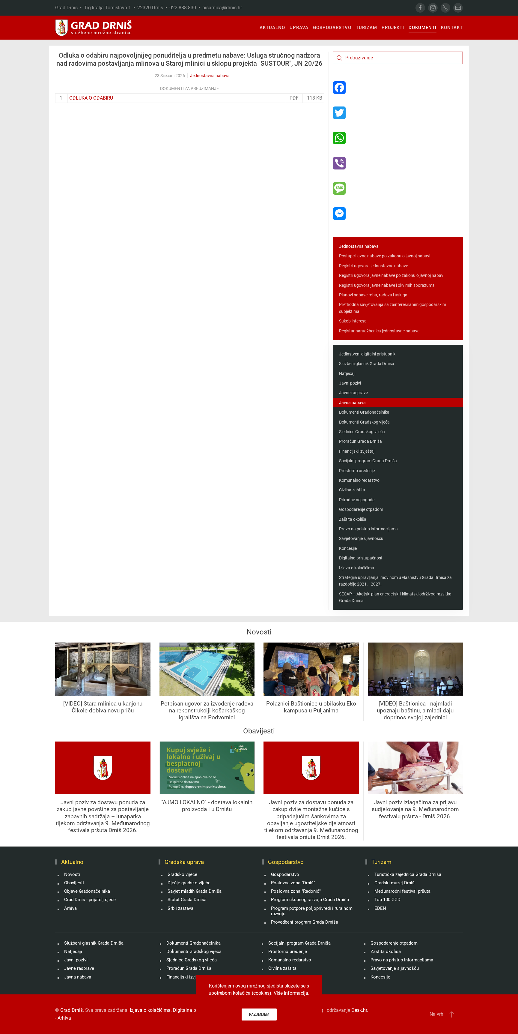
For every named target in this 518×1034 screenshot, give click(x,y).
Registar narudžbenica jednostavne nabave (379, 330)
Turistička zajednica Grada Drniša (407, 874)
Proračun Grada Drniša (360, 441)
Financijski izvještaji (357, 451)
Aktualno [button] (272, 27)
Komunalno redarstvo (359, 480)
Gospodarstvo (285, 874)
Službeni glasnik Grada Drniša (366, 363)
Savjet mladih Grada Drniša (195, 891)
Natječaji (347, 373)
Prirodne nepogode (356, 499)
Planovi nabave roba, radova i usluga (373, 294)
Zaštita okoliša (352, 519)
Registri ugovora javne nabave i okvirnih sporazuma (387, 285)
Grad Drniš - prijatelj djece (90, 899)
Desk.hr (359, 1010)
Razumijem (259, 1014)
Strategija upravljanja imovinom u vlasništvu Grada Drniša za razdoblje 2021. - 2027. (395, 580)
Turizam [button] (366, 27)
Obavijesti (74, 883)
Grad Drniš (71, 1010)
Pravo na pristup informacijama (368, 528)
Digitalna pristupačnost (361, 558)
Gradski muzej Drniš (394, 883)
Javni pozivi (350, 383)
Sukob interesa (353, 321)
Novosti (72, 874)
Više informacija (291, 993)
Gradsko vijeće (182, 874)
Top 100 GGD (387, 899)
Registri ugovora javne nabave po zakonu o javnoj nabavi (391, 275)
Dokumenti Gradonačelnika (364, 412)
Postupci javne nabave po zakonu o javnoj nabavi (384, 255)
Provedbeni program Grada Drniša (304, 922)
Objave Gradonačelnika (87, 891)
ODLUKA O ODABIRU (91, 98)
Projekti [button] (393, 27)
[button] (451, 1014)
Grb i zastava (180, 908)
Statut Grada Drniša (187, 899)
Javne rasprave (353, 392)
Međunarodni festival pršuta (402, 891)
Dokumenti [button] (422, 27)
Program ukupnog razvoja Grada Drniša (310, 899)
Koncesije (348, 548)
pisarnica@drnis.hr (222, 7)
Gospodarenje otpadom (361, 509)
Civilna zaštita (352, 489)
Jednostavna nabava (210, 75)
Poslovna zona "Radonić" (296, 891)
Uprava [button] (299, 27)
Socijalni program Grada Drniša (368, 460)
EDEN (380, 908)
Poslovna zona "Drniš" (293, 883)
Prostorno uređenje (357, 470)
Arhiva (70, 908)
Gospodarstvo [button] (332, 27)
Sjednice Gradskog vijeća (362, 431)
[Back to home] (93, 28)
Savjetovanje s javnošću (361, 538)
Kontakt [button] (452, 27)
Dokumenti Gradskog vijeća (364, 422)
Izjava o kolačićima (356, 567)
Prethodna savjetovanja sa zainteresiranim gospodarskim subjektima (392, 307)
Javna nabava (352, 402)
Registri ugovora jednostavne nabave (373, 265)
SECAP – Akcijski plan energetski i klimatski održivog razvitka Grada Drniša (395, 597)
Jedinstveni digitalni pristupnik (367, 354)
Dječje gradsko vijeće (189, 883)
